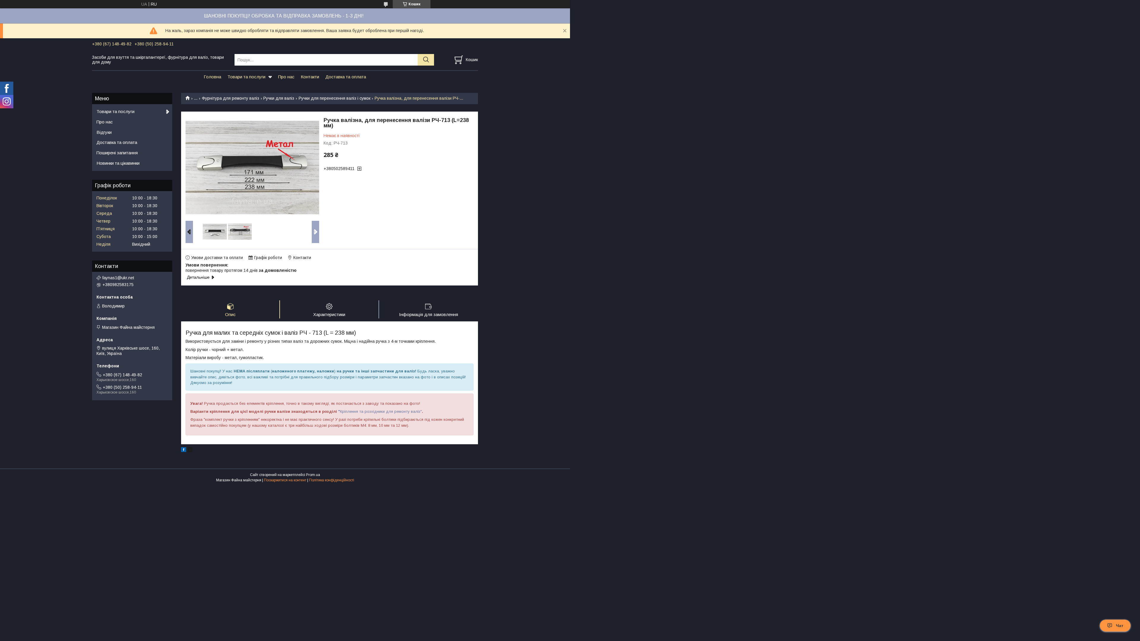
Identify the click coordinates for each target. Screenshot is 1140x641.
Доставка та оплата (345, 76)
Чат (1119, 625)
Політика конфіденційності (331, 480)
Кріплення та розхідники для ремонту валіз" (381, 411)
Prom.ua (313, 475)
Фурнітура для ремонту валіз (230, 98)
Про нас (286, 76)
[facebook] (183, 450)
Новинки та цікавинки (118, 163)
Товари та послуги (246, 76)
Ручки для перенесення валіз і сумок (334, 98)
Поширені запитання (117, 152)
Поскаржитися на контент (285, 480)
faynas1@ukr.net (118, 277)
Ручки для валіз (278, 98)
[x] (190, 450)
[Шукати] (426, 60)
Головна (212, 76)
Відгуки (104, 132)
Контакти (310, 76)
